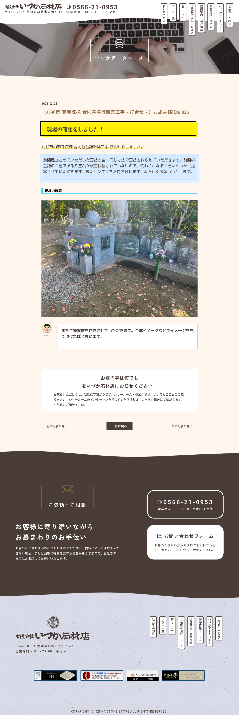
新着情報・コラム (211, 16)
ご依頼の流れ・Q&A (192, 19)
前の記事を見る (57, 426)
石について (183, 12)
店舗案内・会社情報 (201, 18)
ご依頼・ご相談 (230, 15)
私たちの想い (164, 13)
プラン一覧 (173, 12)
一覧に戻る (119, 426)
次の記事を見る (182, 426)
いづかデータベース (220, 18)
